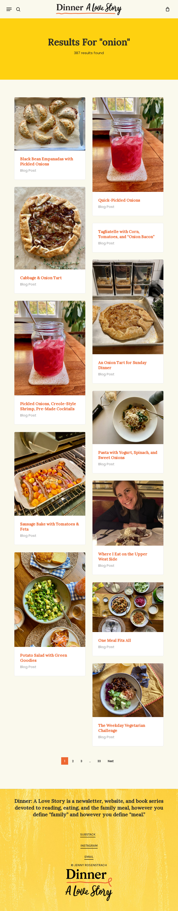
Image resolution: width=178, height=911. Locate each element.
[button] (9, 9)
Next (111, 761)
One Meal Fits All (114, 640)
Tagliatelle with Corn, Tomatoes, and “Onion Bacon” (126, 234)
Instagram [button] (89, 846)
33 (99, 761)
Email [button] (88, 857)
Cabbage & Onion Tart (41, 277)
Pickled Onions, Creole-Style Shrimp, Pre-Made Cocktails (48, 406)
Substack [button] (87, 834)
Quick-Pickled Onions (119, 200)
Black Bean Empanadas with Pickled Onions (46, 161)
